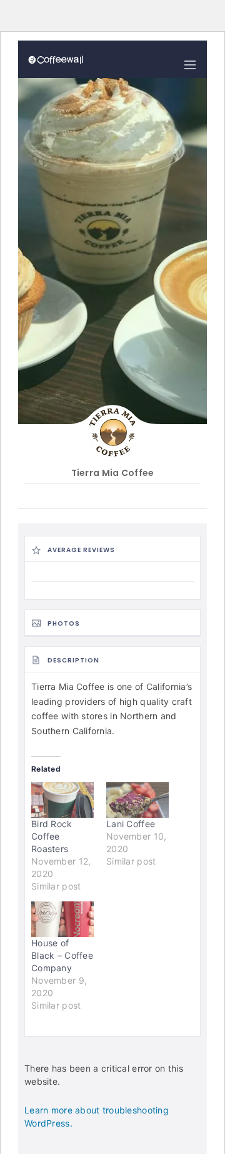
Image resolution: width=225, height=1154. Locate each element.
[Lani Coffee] (137, 800)
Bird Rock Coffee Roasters (51, 836)
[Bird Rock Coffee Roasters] (62, 800)
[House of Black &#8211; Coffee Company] (62, 919)
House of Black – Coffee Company (62, 955)
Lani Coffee (130, 823)
